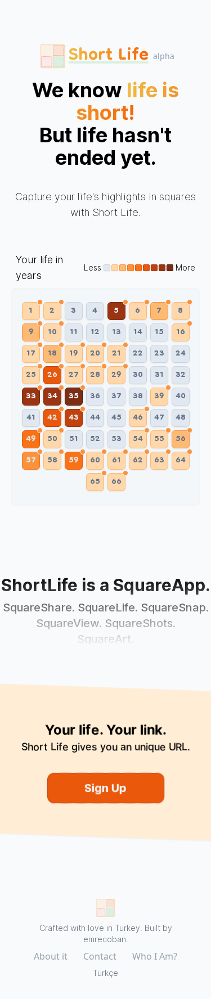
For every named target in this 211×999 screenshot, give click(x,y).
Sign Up (105, 788)
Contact (99, 956)
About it (51, 956)
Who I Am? (154, 956)
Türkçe (105, 973)
